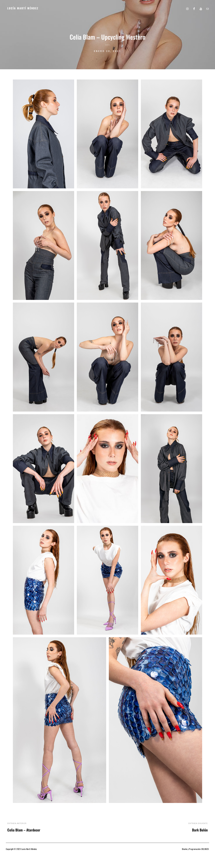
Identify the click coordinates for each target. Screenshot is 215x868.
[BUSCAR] (180, 8)
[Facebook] (194, 8)
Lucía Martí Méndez (22, 8)
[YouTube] (200, 8)
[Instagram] (187, 8)
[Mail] (207, 8)
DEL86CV (205, 848)
